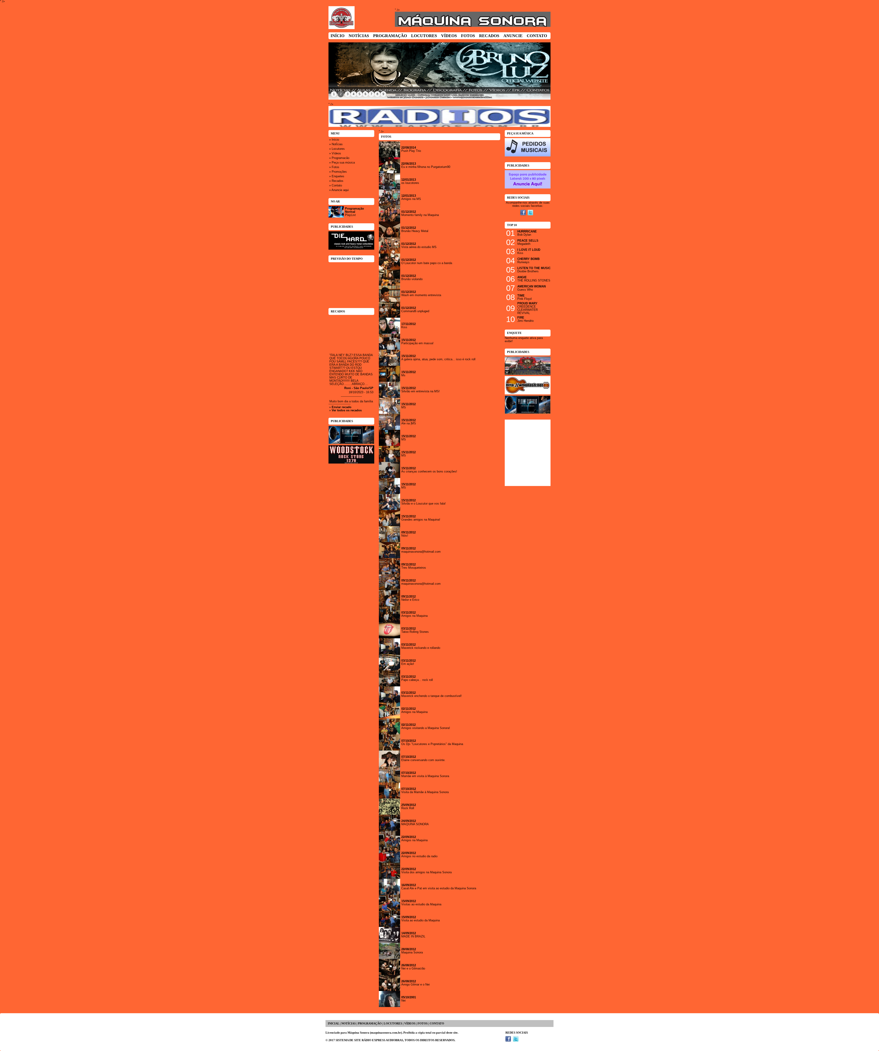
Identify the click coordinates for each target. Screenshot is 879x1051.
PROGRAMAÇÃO (370, 1023)
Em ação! (407, 664)
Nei (403, 1000)
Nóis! (404, 535)
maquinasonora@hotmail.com (421, 551)
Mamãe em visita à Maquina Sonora (425, 776)
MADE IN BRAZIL (413, 936)
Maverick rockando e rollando (420, 648)
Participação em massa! (417, 343)
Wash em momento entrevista (421, 295)
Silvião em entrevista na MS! (420, 391)
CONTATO (437, 1023)
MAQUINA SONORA (415, 824)
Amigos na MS (411, 199)
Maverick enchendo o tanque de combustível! (431, 696)
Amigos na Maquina (414, 615)
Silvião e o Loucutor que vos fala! (423, 503)
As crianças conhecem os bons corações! (429, 471)
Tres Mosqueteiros (413, 567)
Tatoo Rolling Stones (415, 631)
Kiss (404, 327)
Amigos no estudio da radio (419, 856)
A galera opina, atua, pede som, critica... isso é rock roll (438, 359)
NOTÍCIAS (348, 1023)
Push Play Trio (411, 151)
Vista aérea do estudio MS (419, 247)
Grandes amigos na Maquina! (420, 519)
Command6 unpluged (415, 311)
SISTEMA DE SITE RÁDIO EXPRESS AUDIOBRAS (369, 1040)
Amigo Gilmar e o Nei (415, 984)
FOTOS (423, 1023)
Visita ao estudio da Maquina (420, 920)
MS (403, 407)
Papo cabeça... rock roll (417, 680)
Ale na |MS (408, 423)
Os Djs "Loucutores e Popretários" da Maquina (432, 744)
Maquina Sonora (412, 952)
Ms (403, 375)
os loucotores (410, 183)
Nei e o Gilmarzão (413, 968)
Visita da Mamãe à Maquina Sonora (425, 792)
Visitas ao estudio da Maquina (421, 904)
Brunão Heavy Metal (414, 231)
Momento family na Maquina (420, 215)
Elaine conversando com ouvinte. (423, 760)
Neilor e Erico (410, 599)
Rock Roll (407, 808)
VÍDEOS (409, 1023)
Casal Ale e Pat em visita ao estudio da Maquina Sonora (438, 888)
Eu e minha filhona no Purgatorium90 (425, 167)
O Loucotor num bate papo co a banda (426, 263)
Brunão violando (412, 279)
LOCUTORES (393, 1023)
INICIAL (333, 1023)
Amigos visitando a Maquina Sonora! (425, 728)
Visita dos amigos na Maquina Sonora (426, 872)
